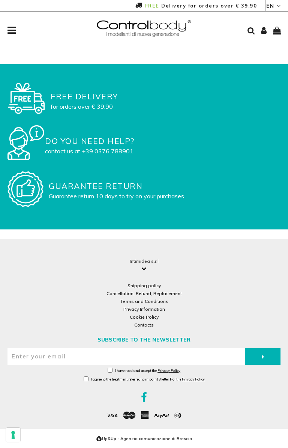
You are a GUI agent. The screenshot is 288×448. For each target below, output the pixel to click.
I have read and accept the (147, 371)
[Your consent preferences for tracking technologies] (13, 435)
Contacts (144, 325)
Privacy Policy (169, 371)
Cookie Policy (144, 317)
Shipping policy (144, 285)
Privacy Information (144, 309)
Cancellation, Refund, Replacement (144, 293)
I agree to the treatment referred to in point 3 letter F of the (148, 379)
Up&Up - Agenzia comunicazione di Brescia (147, 438)
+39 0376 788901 (108, 151)
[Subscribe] (262, 356)
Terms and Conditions (144, 301)
